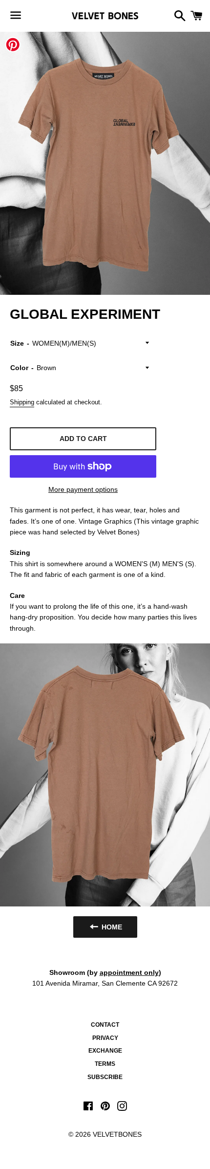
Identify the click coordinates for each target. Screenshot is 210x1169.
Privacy (105, 1038)
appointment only (129, 972)
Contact (105, 1024)
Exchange (105, 1050)
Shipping (22, 402)
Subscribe (105, 1077)
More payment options (83, 489)
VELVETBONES (117, 1134)
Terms (105, 1063)
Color (19, 368)
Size (17, 343)
